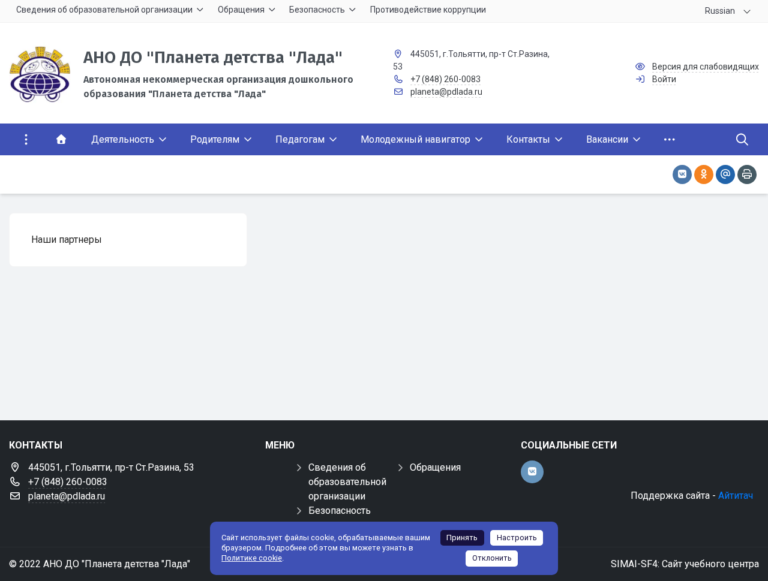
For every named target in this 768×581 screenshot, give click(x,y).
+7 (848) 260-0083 (445, 79)
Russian (720, 11)
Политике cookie (251, 557)
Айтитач (735, 495)
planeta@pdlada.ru (446, 92)
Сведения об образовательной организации (347, 482)
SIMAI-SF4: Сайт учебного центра (685, 564)
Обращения (435, 467)
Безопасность (339, 510)
